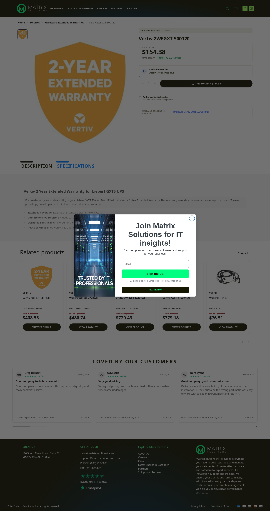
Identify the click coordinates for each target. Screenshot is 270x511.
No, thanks (155, 289)
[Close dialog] (192, 218)
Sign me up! (155, 273)
